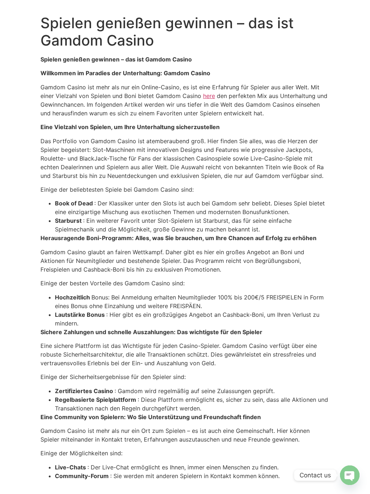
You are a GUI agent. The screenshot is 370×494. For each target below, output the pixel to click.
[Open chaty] (350, 475)
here (209, 95)
